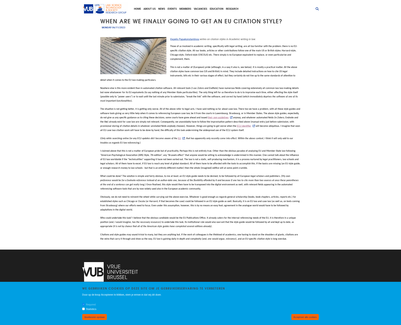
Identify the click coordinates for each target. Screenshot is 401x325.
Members (185, 8)
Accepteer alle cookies (305, 317)
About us (149, 8)
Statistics (91, 309)
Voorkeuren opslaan (94, 317)
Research (232, 8)
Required (91, 304)
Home (137, 8)
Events (172, 8)
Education (216, 8)
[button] (316, 9)
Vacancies (200, 8)
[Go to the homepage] (105, 9)
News (161, 8)
